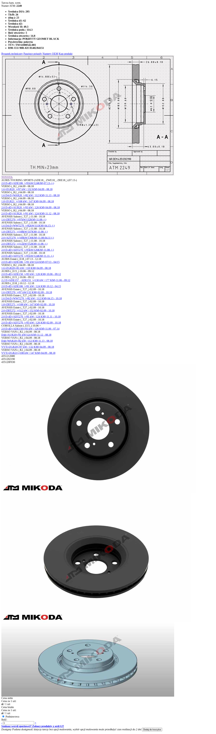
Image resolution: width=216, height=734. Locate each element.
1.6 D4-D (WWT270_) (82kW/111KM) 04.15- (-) (28, 225)
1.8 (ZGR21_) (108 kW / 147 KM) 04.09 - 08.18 (27, 201)
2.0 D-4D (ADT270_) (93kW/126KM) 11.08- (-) (27, 249)
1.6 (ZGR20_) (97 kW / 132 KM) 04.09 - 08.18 (26, 189)
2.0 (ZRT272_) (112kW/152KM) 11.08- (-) (24, 243)
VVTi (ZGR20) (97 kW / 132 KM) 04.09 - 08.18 (27, 346)
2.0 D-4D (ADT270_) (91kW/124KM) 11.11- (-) (27, 255)
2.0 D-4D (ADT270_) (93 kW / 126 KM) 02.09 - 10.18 (31, 322)
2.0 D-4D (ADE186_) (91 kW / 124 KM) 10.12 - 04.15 (31, 286)
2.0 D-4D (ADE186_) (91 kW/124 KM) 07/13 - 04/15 (30, 262)
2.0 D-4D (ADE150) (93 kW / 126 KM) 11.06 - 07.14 (30, 328)
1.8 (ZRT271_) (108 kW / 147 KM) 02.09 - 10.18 (28, 304)
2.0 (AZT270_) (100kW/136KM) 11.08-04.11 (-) (27, 237)
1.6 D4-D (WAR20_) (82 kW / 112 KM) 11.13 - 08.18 (30, 195)
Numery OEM (50, 53)
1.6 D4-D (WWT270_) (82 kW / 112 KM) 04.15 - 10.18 (31, 298)
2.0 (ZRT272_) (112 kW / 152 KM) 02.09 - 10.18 (28, 310)
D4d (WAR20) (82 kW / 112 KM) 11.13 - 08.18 (27, 340)
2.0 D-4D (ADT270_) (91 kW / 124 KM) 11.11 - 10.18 (31, 316)
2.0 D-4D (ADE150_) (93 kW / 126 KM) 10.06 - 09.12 (31, 274)
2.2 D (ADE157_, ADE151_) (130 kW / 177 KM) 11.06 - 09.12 (35, 280)
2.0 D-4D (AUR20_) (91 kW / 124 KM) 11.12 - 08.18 (30, 213)
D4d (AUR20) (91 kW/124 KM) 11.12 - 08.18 (26, 334)
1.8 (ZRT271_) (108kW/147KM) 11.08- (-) (24, 231)
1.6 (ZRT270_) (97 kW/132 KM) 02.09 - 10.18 (26, 292)
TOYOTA (7, 177)
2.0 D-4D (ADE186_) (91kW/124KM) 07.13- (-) (27, 183)
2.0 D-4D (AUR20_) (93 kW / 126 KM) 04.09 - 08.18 (30, 207)
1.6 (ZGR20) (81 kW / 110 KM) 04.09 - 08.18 (26, 268)
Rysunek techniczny (12, 53)
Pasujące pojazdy (32, 53)
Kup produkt (65, 53)
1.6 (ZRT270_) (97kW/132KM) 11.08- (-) (23, 219)
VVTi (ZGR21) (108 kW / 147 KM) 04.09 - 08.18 (28, 353)
